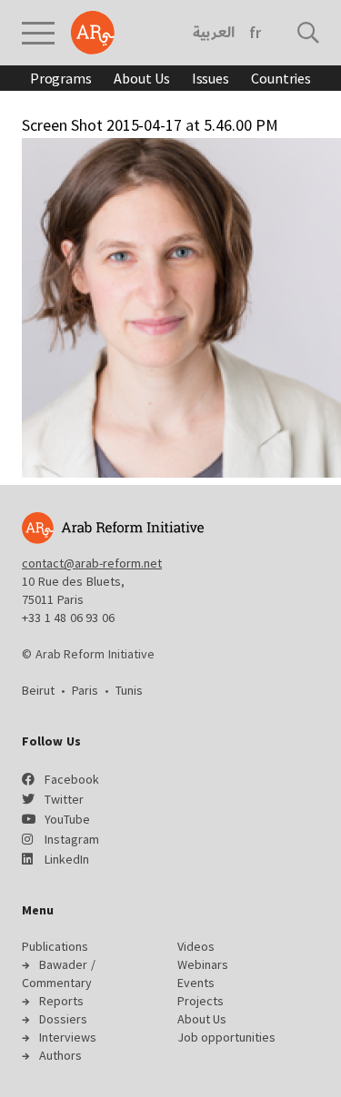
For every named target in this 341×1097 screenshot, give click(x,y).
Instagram (72, 839)
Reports (61, 1001)
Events (196, 982)
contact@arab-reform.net (92, 563)
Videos (196, 946)
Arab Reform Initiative (93, 32)
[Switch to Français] (255, 33)
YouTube (67, 819)
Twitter (64, 799)
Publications (55, 946)
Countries (281, 78)
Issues (210, 78)
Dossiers (63, 1019)
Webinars (202, 964)
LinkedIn (67, 859)
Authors (60, 1055)
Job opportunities (226, 1037)
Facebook (72, 779)
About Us (142, 78)
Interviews (67, 1037)
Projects (200, 1001)
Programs (61, 78)
